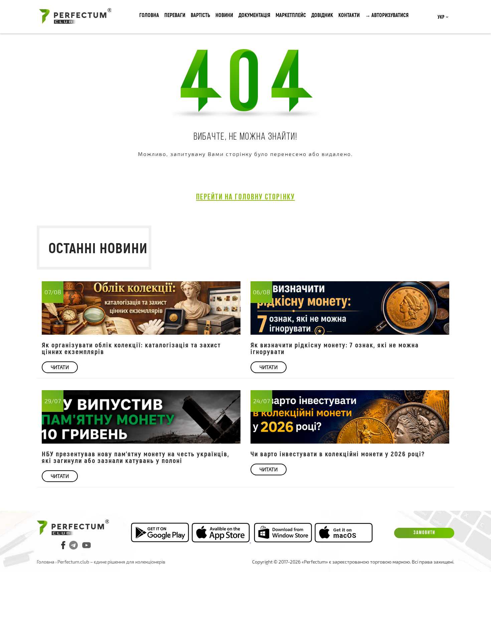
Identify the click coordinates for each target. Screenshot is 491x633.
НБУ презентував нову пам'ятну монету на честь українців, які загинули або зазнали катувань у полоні (135, 457)
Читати (60, 367)
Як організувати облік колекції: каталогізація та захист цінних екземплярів (131, 348)
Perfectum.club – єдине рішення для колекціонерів (111, 562)
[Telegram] (73, 545)
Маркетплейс (291, 15)
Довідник (322, 15)
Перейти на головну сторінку (245, 197)
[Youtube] (86, 545)
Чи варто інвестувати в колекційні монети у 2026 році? (338, 454)
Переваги (174, 15)
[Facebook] (63, 545)
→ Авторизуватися (386, 15)
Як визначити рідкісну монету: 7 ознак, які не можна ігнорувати (335, 348)
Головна (149, 15)
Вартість (200, 15)
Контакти (349, 15)
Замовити (424, 532)
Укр (441, 17)
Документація (254, 15)
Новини (224, 15)
